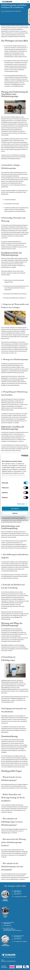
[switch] (26, 487)
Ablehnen (15, 513)
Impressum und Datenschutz (8, 961)
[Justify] (28, 1)
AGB (2, 960)
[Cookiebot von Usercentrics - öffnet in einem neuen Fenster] (21, 456)
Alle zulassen (15, 508)
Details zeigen (21, 504)
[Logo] (7, 1)
